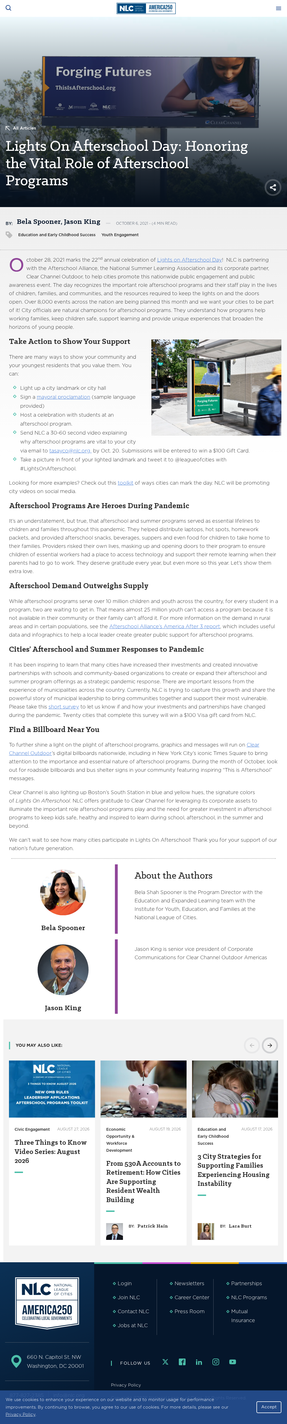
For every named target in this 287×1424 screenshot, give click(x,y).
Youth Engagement (120, 235)
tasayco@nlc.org (70, 451)
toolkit (125, 483)
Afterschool (196, 260)
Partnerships (246, 1283)
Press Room (190, 1311)
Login (125, 1283)
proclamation (74, 397)
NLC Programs (249, 1297)
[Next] (270, 1045)
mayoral (47, 397)
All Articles (24, 128)
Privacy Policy (20, 1414)
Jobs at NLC (133, 1325)
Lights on (169, 260)
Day (216, 260)
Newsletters (189, 1283)
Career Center (192, 1297)
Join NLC (129, 1297)
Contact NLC (133, 1311)
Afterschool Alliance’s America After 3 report (164, 626)
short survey (63, 707)
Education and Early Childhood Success (57, 235)
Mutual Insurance (243, 1315)
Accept (269, 1406)
